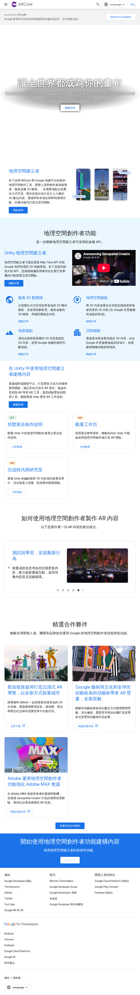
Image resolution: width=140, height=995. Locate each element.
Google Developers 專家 (63, 892)
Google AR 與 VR (13, 910)
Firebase (9, 945)
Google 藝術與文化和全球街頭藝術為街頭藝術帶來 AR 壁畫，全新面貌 (103, 693)
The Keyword (12, 886)
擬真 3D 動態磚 (30, 297)
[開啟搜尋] (98, 4)
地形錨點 (25, 330)
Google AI (9, 957)
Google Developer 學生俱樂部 (66, 904)
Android (8, 933)
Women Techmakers (61, 881)
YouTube (9, 904)
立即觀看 (17, 446)
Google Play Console (106, 886)
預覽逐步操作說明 (24, 424)
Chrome (9, 939)
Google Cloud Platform (17, 951)
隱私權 (17, 977)
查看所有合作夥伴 (70, 825)
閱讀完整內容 (86, 726)
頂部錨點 (93, 330)
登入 (133, 4)
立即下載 (15, 726)
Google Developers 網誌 (18, 881)
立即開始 (17, 492)
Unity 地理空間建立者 (25, 253)
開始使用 (18, 210)
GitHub (8, 892)
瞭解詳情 (70, 107)
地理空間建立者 (24, 171)
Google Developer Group (63, 886)
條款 (6, 977)
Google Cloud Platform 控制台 (112, 881)
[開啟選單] (5, 4)
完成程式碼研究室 (24, 470)
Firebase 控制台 (104, 892)
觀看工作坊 (86, 424)
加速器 (53, 898)
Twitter (8, 898)
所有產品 (9, 962)
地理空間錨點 (97, 297)
